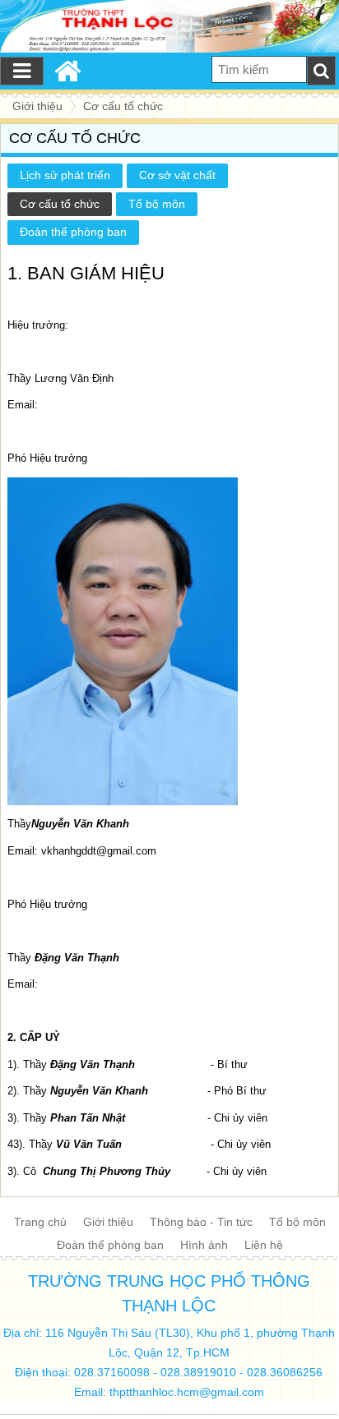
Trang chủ (40, 1221)
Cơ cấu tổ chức (60, 203)
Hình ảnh (204, 1244)
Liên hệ (263, 1244)
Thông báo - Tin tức (201, 1221)
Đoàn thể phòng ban (73, 231)
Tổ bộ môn (156, 203)
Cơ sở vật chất (177, 175)
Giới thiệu (108, 1221)
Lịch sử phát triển (65, 175)
